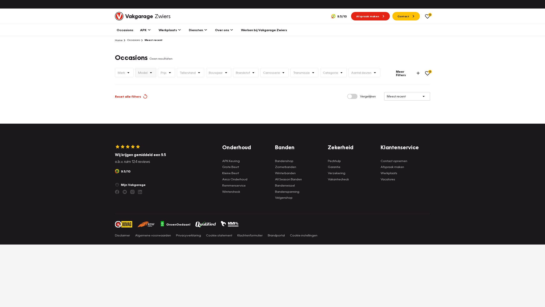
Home (119, 40)
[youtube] (125, 192)
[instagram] (132, 192)
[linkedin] (140, 192)
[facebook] (117, 192)
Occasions (133, 40)
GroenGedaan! (178, 224)
